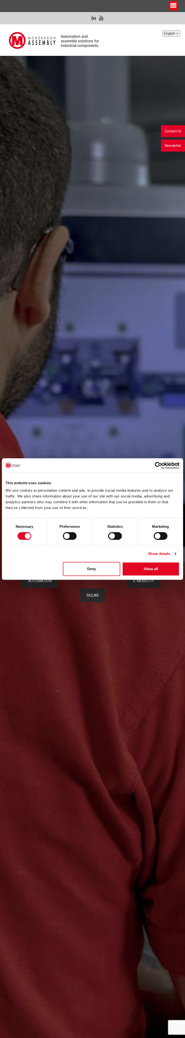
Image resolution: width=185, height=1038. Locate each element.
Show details (159, 554)
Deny (91, 569)
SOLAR (92, 595)
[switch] (70, 536)
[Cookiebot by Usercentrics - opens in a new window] (158, 465)
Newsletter (173, 146)
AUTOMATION (40, 581)
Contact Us (173, 131)
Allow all (151, 569)
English (170, 33)
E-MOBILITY (143, 581)
